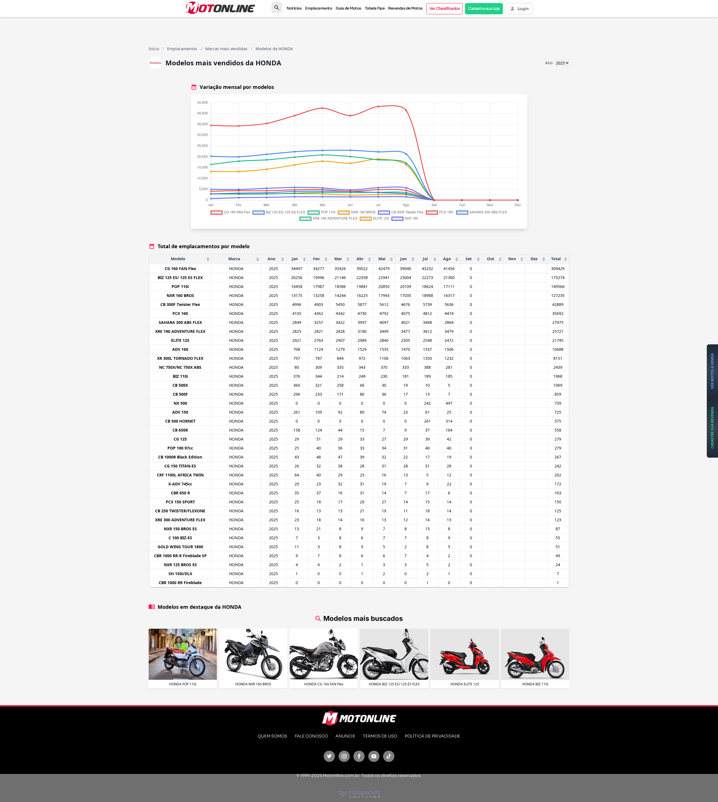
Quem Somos (272, 736)
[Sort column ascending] (208, 259)
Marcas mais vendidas (226, 48)
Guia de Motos (348, 8)
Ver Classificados (444, 8)
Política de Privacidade (432, 736)
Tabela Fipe (375, 8)
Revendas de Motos (405, 8)
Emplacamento (318, 8)
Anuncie (345, 736)
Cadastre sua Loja (484, 8)
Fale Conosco (311, 736)
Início (154, 48)
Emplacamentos (182, 48)
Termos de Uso (380, 736)
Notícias (294, 8)
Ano (549, 62)
